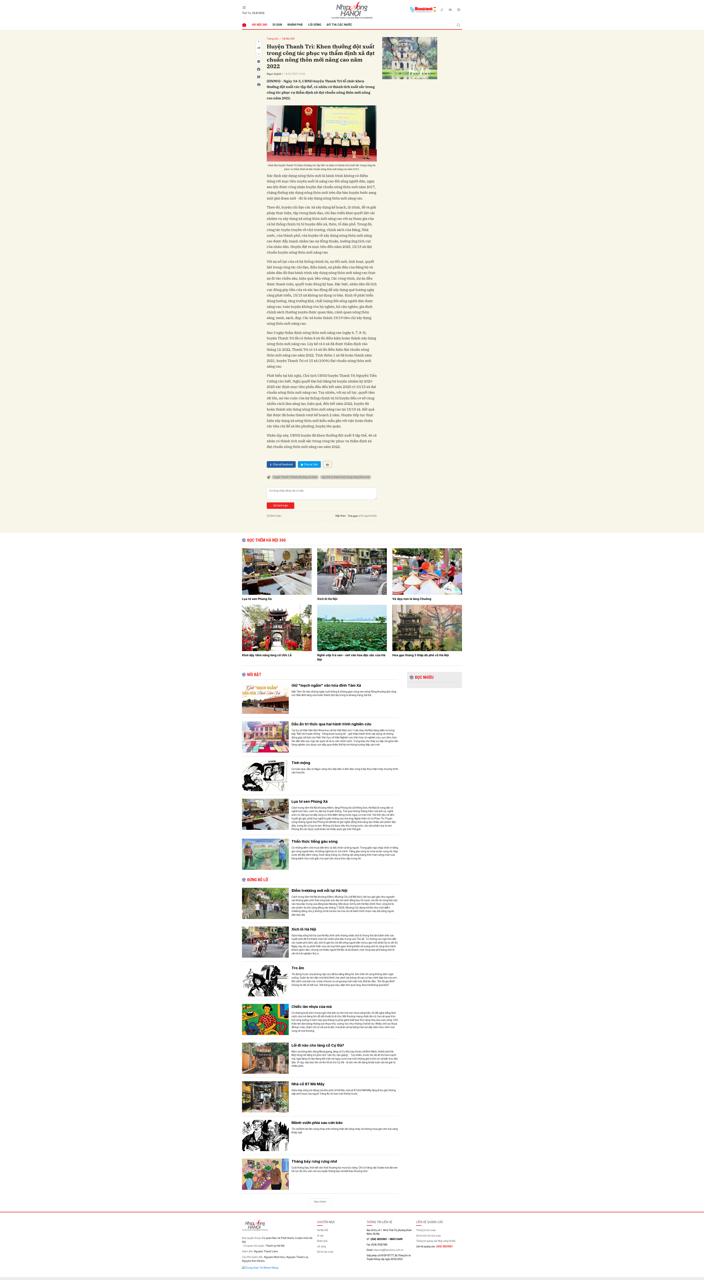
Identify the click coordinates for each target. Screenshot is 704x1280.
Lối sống (314, 24)
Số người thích (368, 515)
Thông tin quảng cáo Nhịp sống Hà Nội (435, 1240)
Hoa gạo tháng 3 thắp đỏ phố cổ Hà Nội (420, 655)
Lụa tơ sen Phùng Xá (257, 599)
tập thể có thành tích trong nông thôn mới (345, 477)
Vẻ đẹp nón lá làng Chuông (411, 599)
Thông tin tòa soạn (426, 1230)
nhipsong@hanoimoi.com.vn (388, 1249)
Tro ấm (298, 968)
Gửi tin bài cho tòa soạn (428, 1235)
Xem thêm (320, 1201)
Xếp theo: (340, 515)
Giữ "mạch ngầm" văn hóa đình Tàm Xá (326, 685)
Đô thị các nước (339, 24)
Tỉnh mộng (301, 763)
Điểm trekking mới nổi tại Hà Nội (319, 890)
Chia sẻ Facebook (283, 464)
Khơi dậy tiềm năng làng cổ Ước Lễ (267, 655)
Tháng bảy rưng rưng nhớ (314, 1161)
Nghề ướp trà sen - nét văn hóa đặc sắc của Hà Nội (351, 657)
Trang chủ (272, 38)
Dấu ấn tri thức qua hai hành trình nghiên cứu (331, 724)
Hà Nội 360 (259, 24)
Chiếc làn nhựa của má (312, 1006)
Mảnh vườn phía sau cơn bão (317, 1122)
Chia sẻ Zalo (311, 464)
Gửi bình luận (280, 505)
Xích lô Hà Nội (327, 599)
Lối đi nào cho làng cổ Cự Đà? (318, 1045)
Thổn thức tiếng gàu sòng (315, 841)
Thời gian (352, 515)
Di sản (277, 24)
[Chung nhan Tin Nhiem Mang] (260, 1267)
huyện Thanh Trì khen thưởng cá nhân (295, 477)
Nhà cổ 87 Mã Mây (308, 1084)
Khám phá (295, 24)
